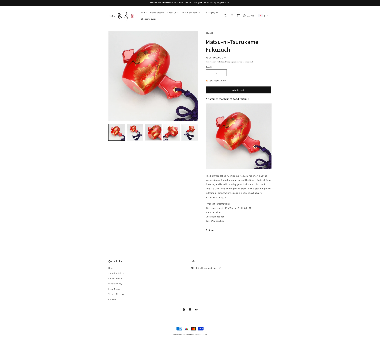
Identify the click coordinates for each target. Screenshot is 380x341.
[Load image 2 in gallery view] (135, 132)
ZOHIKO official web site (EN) (206, 267)
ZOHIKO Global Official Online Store (193, 334)
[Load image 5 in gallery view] (189, 132)
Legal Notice (114, 288)
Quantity (209, 67)
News (110, 268)
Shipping (229, 62)
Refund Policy (115, 278)
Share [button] (211, 230)
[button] (173, 12)
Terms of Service (116, 294)
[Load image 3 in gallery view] (153, 132)
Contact (112, 299)
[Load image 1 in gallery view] (116, 132)
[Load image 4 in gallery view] (171, 132)
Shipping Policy (116, 273)
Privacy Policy (115, 283)
